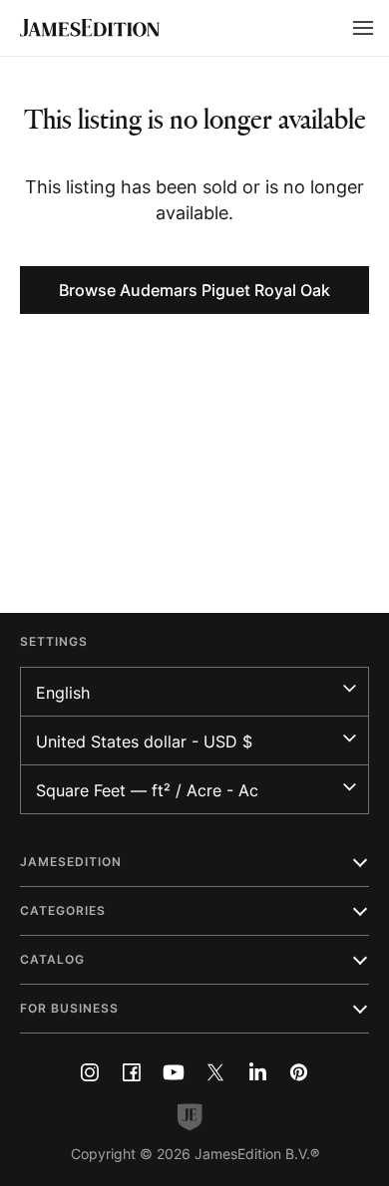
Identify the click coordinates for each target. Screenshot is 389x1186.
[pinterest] (299, 1072)
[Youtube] (174, 1072)
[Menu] (363, 28)
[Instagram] (90, 1072)
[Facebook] (132, 1072)
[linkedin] (257, 1072)
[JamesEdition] (90, 28)
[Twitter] (215, 1072)
